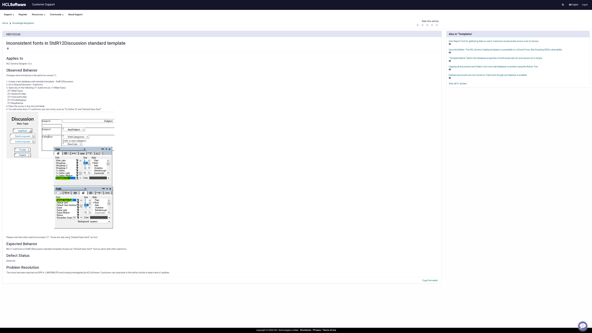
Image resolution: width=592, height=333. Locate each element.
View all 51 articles (458, 83)
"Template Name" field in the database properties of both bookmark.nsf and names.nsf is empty (495, 58)
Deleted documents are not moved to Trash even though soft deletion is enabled (488, 75)
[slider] (427, 24)
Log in (585, 4)
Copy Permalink (430, 280)
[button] (563, 5)
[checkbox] (417, 25)
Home (5, 23)
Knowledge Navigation (23, 23)
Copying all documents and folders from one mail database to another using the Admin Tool (493, 66)
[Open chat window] (582, 326)
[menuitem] (573, 4)
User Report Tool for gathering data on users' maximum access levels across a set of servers (494, 41)
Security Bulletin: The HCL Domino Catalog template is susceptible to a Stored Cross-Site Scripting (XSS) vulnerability (505, 49)
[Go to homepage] (13, 4)
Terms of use (329, 330)
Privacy (317, 330)
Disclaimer (305, 330)
